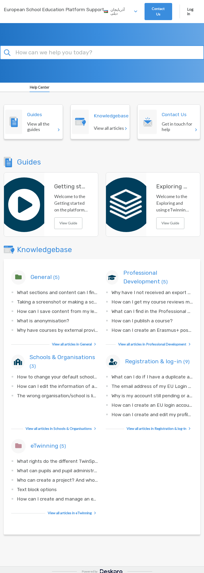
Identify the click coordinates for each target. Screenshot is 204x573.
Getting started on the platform (71, 186)
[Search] (8, 52)
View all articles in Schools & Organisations (59, 428)
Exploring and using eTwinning (173, 186)
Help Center (40, 87)
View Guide (68, 223)
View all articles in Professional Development (152, 344)
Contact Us (158, 11)
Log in (190, 11)
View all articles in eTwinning (70, 513)
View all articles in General (72, 344)
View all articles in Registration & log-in (156, 428)
